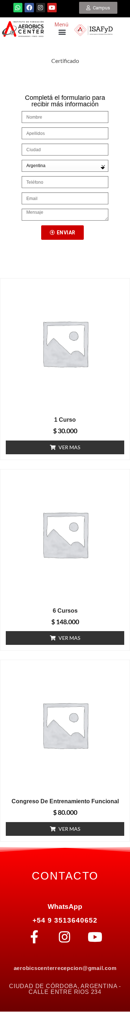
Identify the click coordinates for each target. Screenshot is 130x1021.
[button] (62, 32)
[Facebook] (29, 7)
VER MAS (69, 447)
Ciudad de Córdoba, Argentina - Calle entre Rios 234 (65, 989)
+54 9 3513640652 (64, 920)
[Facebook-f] (34, 937)
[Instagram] (41, 7)
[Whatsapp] (18, 7)
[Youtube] (52, 7)
